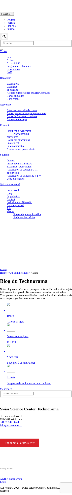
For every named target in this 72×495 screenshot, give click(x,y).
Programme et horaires (18, 66)
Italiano (11, 28)
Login (3, 482)
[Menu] (1, 49)
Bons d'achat (13, 98)
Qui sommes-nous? (10, 184)
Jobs (9, 208)
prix (9, 57)
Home (3, 272)
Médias (10, 211)
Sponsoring (13, 172)
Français (5, 14)
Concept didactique (17, 119)
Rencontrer (6, 125)
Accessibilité (13, 63)
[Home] (36, 10)
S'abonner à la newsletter (20, 442)
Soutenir (4, 154)
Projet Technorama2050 (19, 163)
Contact (11, 199)
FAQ (9, 72)
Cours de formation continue (22, 116)
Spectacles (12, 89)
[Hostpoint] (13, 475)
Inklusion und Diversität (19, 202)
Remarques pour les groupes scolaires (26, 113)
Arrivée (11, 60)
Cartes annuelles (15, 95)
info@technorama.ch (11, 425)
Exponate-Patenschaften (19, 166)
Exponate (12, 86)
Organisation (13, 196)
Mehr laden (6, 389)
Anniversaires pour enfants (21, 149)
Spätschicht (13, 143)
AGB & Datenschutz (11, 478)
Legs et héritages (15, 178)
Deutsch (11, 19)
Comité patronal (15, 205)
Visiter (3, 51)
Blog (9, 193)
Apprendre (5, 104)
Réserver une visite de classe (22, 110)
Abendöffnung (21, 133)
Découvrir (5, 77)
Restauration (13, 69)
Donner (11, 160)
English (11, 22)
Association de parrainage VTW (24, 175)
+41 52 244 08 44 (9, 422)
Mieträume (12, 136)
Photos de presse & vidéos (27, 214)
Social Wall (13, 190)
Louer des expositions (18, 139)
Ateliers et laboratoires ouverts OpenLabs (28, 92)
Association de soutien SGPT (22, 169)
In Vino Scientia (15, 146)
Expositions (13, 83)
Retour (3, 269)
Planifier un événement (19, 130)
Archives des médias (24, 217)
